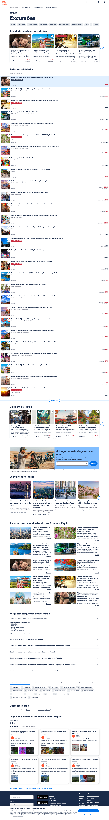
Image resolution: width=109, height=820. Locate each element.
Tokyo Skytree (14, 629)
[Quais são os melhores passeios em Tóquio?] (97, 639)
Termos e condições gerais (55, 805)
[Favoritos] (86, 2)
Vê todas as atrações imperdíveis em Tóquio (21, 633)
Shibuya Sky (14, 624)
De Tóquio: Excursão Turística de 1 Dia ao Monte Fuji (53, 732)
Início (11, 788)
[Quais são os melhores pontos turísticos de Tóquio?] (97, 618)
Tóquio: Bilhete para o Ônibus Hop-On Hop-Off (84, 731)
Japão (15, 788)
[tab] (20, 683)
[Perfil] (104, 2)
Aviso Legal (52, 798)
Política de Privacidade (54, 800)
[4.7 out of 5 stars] (14, 726)
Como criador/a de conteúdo (91, 799)
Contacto (51, 796)
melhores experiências (44, 710)
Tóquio (28, 710)
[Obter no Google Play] (42, 797)
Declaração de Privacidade (31, 471)
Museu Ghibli (14, 625)
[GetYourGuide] (4, 3)
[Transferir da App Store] (42, 803)
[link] (54, 81)
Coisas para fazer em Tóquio (32, 788)
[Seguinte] (102, 48)
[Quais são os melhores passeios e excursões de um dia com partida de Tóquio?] (97, 645)
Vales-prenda (82, 805)
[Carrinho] (92, 2)
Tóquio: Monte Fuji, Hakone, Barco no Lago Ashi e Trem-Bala (24, 760)
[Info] (21, 73)
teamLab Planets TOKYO (17, 627)
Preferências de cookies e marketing (57, 803)
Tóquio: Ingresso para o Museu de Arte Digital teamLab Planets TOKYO (23, 732)
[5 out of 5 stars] (24, 735)
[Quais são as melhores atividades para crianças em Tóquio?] (97, 652)
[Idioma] (98, 2)
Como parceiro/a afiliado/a (93, 802)
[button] (54, 81)
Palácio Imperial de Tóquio (17, 630)
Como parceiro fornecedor (93, 796)
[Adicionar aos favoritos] (29, 36)
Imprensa (81, 803)
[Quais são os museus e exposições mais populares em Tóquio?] (97, 670)
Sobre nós (81, 796)
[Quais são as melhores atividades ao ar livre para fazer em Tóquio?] (97, 658)
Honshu (21, 788)
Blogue (81, 800)
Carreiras (81, 798)
